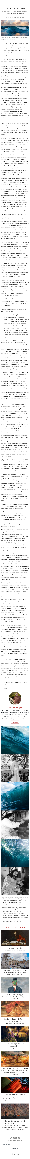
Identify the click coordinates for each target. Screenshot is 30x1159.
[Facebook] (12, 1154)
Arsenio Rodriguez (18, 17)
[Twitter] (14, 1154)
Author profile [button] (15, 722)
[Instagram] (17, 1154)
